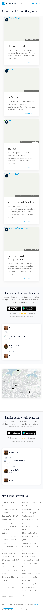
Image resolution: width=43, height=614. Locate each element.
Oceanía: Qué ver (8, 502)
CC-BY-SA (35, 142)
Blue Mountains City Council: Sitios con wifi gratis (30, 536)
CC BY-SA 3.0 (34, 196)
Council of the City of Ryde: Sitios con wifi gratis (10, 539)
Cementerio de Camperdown (16, 257)
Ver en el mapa (29, 63)
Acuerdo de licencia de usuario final (18, 606)
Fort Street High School (21, 202)
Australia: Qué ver (8, 506)
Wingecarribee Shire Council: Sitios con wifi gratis (30, 546)
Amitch (27, 91)
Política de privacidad (35, 606)
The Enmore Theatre (20, 46)
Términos (4, 606)
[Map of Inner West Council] (21, 383)
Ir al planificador (35, 3)
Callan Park (14, 97)
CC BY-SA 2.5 (34, 91)
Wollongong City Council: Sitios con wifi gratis (30, 519)
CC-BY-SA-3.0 (34, 40)
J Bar (27, 40)
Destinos (36, 604)
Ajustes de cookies (8, 608)
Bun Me (12, 148)
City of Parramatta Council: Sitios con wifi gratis (10, 570)
